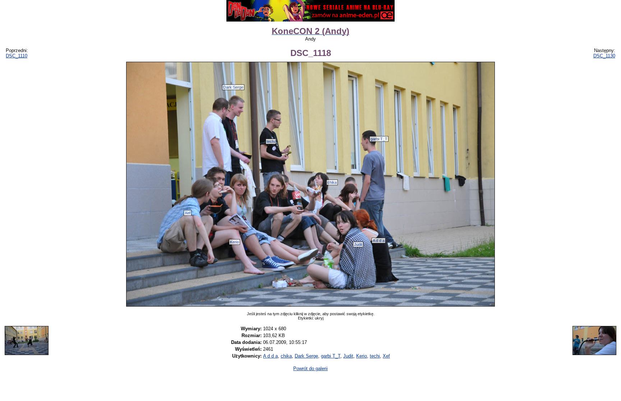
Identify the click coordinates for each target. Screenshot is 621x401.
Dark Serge (233, 87)
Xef (187, 213)
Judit (358, 244)
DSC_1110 (16, 56)
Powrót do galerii (310, 368)
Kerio (234, 242)
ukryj (319, 318)
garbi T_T (379, 139)
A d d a (379, 240)
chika (332, 182)
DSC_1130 (604, 56)
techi (271, 141)
